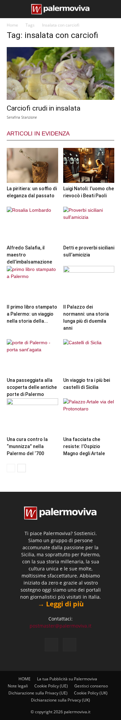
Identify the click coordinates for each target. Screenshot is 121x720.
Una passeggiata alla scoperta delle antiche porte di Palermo (32, 387)
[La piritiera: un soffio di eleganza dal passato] (32, 165)
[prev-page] (11, 468)
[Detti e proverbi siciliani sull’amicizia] (89, 224)
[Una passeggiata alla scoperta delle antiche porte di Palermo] (32, 356)
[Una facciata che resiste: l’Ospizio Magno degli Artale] (89, 416)
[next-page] (21, 468)
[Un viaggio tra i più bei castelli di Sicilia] (89, 356)
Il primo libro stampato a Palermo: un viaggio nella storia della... (32, 314)
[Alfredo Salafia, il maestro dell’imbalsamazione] (32, 224)
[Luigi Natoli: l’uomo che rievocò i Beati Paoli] (89, 165)
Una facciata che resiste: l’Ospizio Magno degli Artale (84, 446)
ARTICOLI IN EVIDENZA (38, 133)
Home (12, 25)
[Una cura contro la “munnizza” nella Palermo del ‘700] (32, 416)
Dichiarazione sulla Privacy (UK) (60, 700)
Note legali (18, 686)
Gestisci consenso (91, 686)
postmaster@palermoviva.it (60, 626)
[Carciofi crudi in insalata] (60, 73)
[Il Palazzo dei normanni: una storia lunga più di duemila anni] (89, 283)
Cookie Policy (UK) (91, 693)
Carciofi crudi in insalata (43, 108)
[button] (11, 9)
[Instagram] (69, 644)
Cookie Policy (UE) (51, 686)
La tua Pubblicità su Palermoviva (67, 679)
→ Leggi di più (61, 603)
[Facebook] (51, 644)
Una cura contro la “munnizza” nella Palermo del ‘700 (27, 446)
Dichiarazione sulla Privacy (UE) (38, 693)
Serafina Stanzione (22, 117)
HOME (24, 679)
